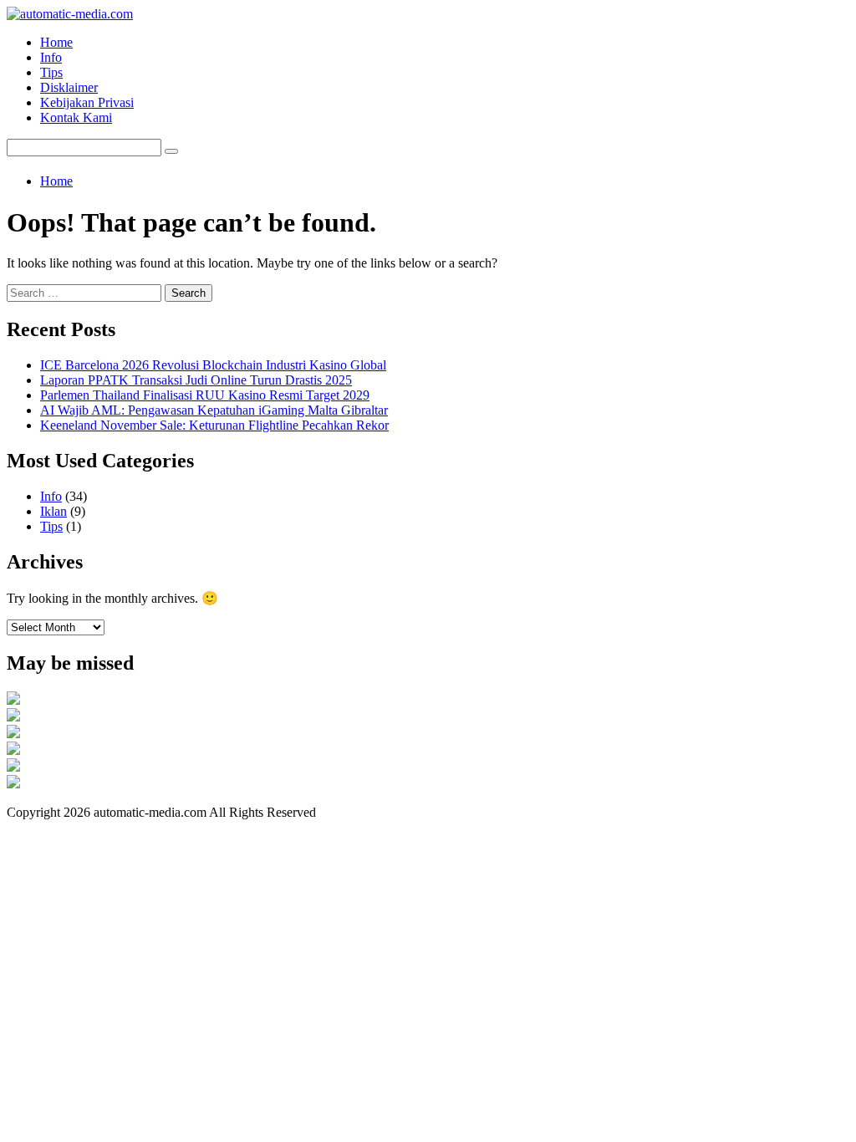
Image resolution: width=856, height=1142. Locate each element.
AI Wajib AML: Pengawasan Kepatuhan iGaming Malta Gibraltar (214, 410)
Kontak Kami (76, 117)
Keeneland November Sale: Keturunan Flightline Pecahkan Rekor (214, 425)
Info (51, 57)
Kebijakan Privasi (87, 102)
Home (56, 42)
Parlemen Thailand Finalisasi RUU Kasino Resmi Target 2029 (204, 395)
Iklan (53, 511)
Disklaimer (69, 87)
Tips (51, 72)
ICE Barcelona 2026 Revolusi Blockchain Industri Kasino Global (213, 365)
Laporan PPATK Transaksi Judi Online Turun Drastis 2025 (196, 380)
